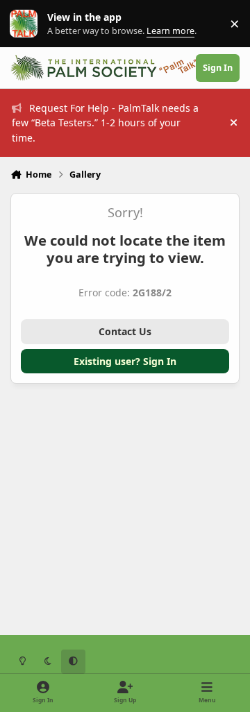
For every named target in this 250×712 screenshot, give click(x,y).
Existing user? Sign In (125, 361)
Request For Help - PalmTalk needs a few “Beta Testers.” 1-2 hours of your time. (105, 122)
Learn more (26, 24)
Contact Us (125, 331)
